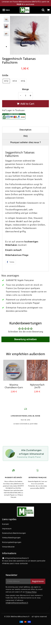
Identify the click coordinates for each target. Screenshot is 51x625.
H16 (23, 81)
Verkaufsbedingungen (11, 538)
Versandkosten (8, 547)
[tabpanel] (6, 19)
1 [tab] (6, 46)
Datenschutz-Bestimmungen (14, 533)
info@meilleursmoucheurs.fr (17, 603)
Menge (25, 89)
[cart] (48, 9)
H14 (15, 81)
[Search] (43, 9)
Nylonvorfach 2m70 (37, 386)
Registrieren (38, 581)
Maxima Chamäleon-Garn (14, 386)
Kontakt (5, 524)
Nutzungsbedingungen (11, 542)
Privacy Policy (31, 592)
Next (45, 35)
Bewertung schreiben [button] (25, 339)
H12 (6, 81)
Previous (13, 35)
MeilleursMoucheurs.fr (20, 617)
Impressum (6, 529)
